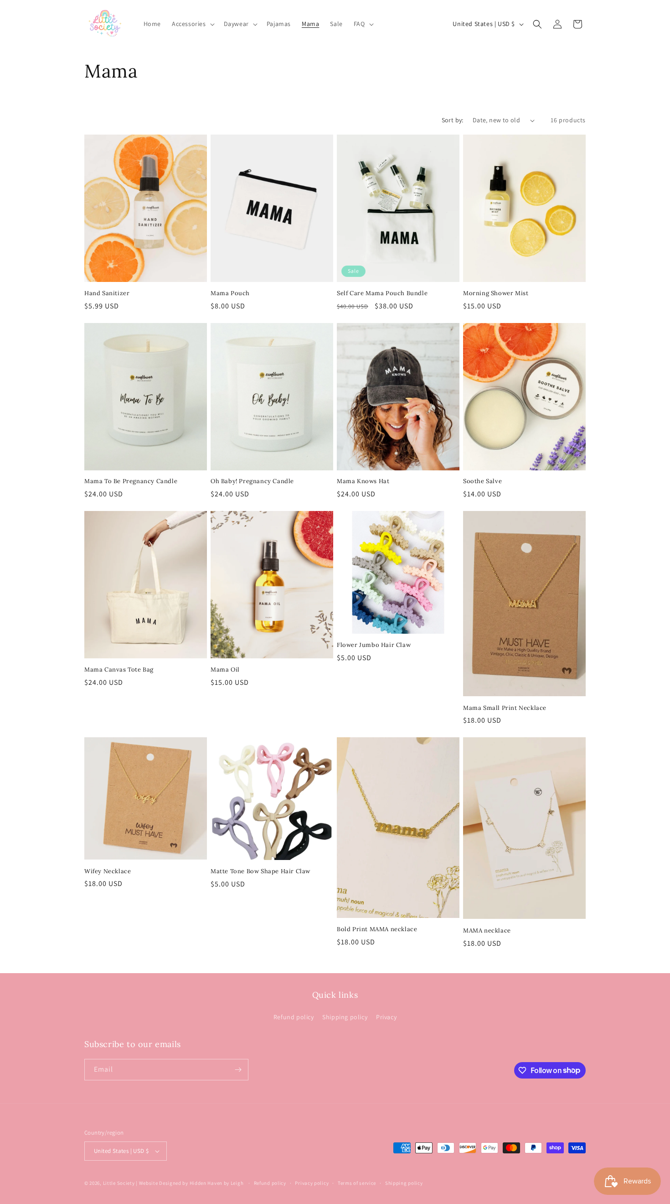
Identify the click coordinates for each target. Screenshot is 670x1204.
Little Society (119, 1183)
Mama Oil (225, 669)
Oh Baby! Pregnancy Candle (252, 481)
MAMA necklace (487, 930)
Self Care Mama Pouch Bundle (382, 293)
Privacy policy (312, 1183)
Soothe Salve (482, 481)
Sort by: (453, 120)
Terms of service (357, 1183)
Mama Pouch (230, 293)
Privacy (386, 1017)
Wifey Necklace (107, 871)
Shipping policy (344, 1017)
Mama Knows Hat (363, 481)
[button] (192, 23)
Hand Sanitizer (106, 293)
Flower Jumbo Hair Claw (374, 645)
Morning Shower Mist (495, 293)
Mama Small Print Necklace (504, 708)
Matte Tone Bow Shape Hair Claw (260, 871)
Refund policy (293, 1017)
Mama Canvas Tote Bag (119, 669)
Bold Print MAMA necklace (377, 929)
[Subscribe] (238, 1069)
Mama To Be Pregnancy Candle (130, 481)
